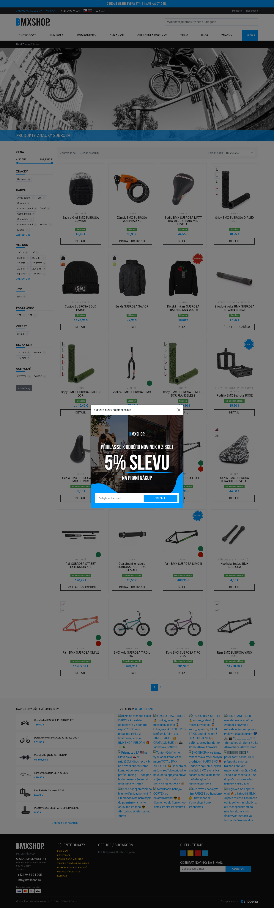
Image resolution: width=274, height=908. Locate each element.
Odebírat (161, 498)
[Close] (179, 410)
